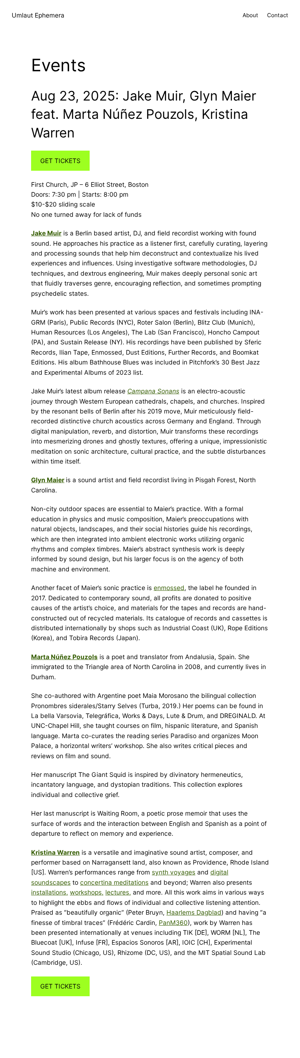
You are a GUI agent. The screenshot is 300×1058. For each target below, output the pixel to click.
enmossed (169, 588)
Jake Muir (46, 233)
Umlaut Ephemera (38, 15)
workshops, (87, 892)
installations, (49, 892)
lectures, (118, 892)
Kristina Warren (55, 852)
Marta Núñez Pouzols (64, 657)
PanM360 (173, 922)
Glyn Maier (47, 480)
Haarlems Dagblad (193, 912)
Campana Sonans (153, 391)
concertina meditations (114, 882)
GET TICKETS (60, 161)
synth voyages (173, 872)
